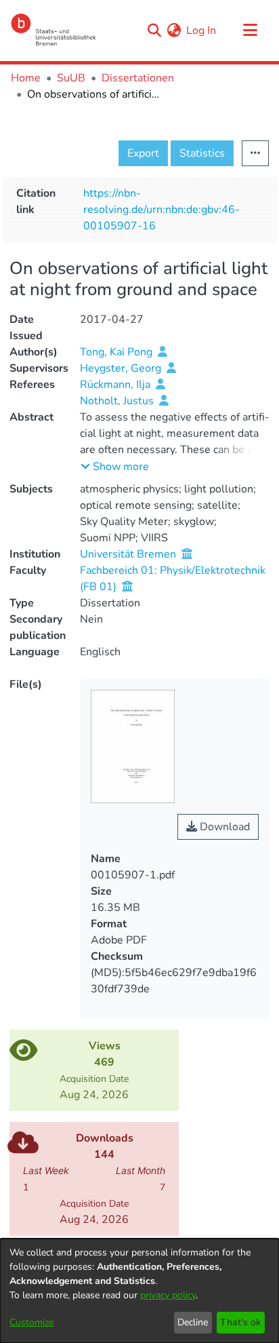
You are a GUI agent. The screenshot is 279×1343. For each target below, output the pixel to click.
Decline (192, 1322)
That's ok (240, 1322)
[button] (115, 466)
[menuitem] (173, 30)
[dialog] (139, 1291)
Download (223, 826)
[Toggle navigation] (250, 30)
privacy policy (168, 1295)
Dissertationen (138, 78)
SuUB (71, 78)
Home (26, 78)
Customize (31, 1322)
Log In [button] (201, 30)
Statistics (202, 153)
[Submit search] (154, 30)
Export (143, 153)
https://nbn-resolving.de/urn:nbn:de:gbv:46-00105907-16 (161, 209)
